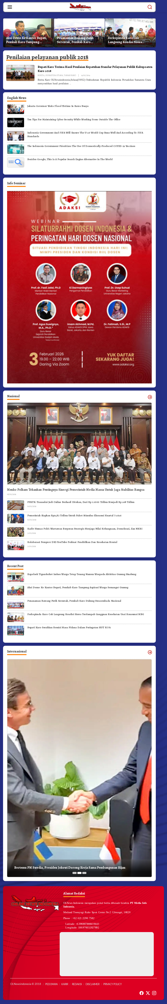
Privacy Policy (112, 984)
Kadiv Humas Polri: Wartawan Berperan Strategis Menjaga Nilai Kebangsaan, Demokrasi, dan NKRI (84, 528)
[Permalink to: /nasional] (149, 397)
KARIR (64, 984)
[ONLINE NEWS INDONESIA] (80, 7)
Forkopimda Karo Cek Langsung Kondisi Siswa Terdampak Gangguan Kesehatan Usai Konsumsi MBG (78, 40)
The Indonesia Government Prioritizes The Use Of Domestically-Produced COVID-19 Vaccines (81, 146)
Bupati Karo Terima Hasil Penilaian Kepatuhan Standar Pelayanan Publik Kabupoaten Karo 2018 (95, 69)
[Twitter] (148, 993)
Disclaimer (92, 984)
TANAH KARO (70, 75)
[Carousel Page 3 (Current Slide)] (84, 873)
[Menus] (10, 7)
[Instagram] (154, 993)
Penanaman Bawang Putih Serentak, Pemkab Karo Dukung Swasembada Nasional (28, 40)
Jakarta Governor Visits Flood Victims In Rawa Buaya (57, 106)
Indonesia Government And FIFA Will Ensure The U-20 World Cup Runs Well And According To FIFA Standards (85, 134)
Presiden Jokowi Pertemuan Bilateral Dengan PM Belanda (55, 868)
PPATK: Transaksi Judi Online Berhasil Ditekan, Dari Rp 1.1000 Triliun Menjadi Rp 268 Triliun (80, 502)
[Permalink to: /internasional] (149, 652)
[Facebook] (141, 993)
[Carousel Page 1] (75, 873)
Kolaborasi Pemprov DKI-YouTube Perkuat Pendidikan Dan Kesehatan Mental (72, 542)
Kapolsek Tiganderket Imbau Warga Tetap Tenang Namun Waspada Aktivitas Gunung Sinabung (81, 574)
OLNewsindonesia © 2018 (25, 984)
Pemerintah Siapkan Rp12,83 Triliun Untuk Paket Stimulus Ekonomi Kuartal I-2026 (74, 515)
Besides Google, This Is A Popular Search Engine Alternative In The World (69, 159)
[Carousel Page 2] (79, 873)
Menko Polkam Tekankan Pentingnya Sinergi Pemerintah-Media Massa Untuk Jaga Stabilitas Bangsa (75, 490)
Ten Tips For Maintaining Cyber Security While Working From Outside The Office (73, 119)
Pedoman (51, 984)
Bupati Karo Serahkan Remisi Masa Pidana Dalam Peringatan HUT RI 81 (130, 40)
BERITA (41, 75)
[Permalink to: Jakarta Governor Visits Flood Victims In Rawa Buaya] (15, 108)
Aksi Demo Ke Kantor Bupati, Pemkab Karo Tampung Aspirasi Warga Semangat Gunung (77, 587)
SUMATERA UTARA (54, 75)
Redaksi (77, 984)
